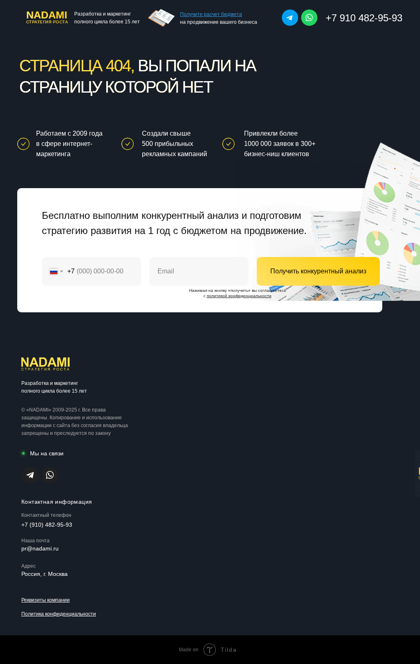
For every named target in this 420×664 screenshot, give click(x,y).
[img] (290, 17)
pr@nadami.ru (40, 548)
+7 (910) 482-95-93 (46, 524)
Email (157, 251)
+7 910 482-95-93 (364, 17)
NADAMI (46, 14)
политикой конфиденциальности (239, 295)
